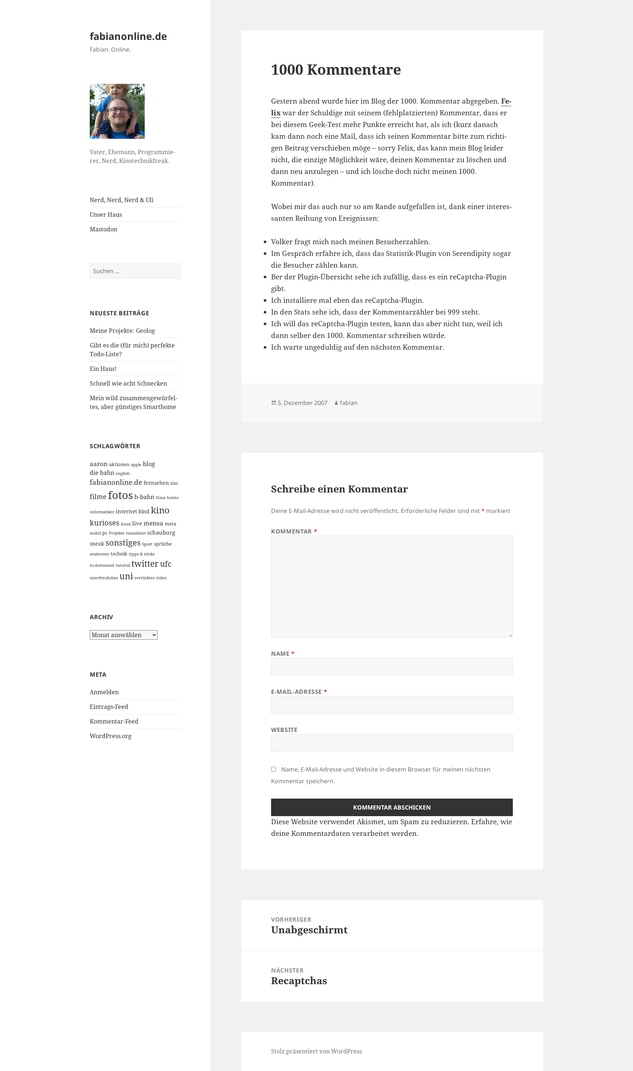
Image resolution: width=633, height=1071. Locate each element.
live (137, 523)
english (123, 473)
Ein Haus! (103, 369)
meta (170, 523)
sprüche (163, 543)
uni (126, 576)
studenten (99, 554)
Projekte (117, 533)
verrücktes (144, 577)
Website (284, 730)
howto (173, 497)
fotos (120, 495)
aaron (99, 464)
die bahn (102, 473)
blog (149, 464)
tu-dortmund (102, 565)
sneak (97, 543)
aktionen (119, 464)
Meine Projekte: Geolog (122, 331)
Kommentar (294, 531)
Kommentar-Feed (114, 721)
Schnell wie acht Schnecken (128, 383)
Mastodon (103, 229)
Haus (161, 497)
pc (104, 532)
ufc (165, 564)
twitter (145, 563)
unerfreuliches (104, 577)
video (161, 577)
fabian (349, 403)
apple (136, 464)
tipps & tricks (142, 554)
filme (98, 496)
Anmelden (104, 692)
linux (126, 524)
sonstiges (123, 542)
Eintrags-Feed (109, 707)
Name (283, 654)
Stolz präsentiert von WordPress (316, 1051)
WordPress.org (111, 736)
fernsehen (156, 482)
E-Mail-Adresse (299, 692)
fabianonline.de (128, 36)
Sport (147, 544)
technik (119, 553)
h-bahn (144, 497)
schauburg (161, 532)
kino (160, 510)
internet (126, 511)
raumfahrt (136, 533)
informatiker (102, 511)
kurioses (104, 522)
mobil (95, 533)
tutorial (123, 565)
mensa (153, 523)
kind (143, 511)
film (174, 483)
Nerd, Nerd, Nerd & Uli (121, 200)
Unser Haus (106, 215)
